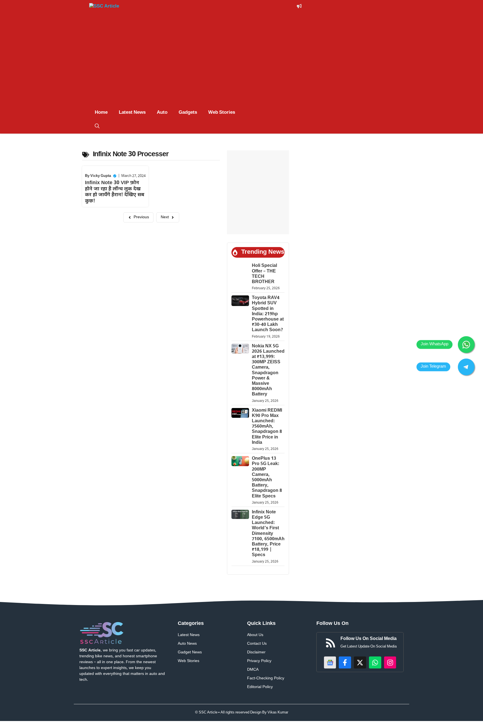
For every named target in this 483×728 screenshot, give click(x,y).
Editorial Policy (260, 687)
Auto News (187, 643)
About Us (255, 635)
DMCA (253, 669)
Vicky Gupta (100, 176)
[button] (97, 127)
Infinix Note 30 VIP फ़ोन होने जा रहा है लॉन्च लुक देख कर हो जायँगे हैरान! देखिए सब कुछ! (114, 192)
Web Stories (221, 113)
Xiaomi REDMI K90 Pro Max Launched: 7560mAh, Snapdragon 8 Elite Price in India (267, 427)
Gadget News (190, 652)
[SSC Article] (110, 7)
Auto (162, 113)
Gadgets (188, 113)
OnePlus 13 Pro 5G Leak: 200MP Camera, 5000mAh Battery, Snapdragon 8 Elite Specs (267, 477)
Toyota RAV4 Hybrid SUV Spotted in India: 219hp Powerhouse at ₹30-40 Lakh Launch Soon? (268, 314)
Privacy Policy (259, 661)
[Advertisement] (241, 64)
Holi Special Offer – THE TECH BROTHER (264, 274)
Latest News (132, 113)
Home (101, 113)
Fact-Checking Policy (265, 678)
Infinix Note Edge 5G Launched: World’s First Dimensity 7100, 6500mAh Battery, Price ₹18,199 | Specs (268, 533)
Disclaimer (256, 652)
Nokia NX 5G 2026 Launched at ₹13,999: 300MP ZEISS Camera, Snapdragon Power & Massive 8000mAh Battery (268, 370)
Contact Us (257, 643)
